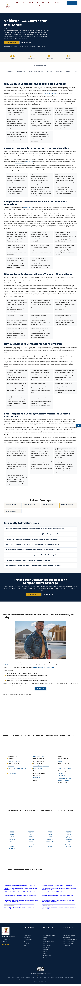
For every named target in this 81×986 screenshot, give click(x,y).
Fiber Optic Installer (38, 756)
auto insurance (29, 161)
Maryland (57, 977)
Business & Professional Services (50, 931)
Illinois (41, 977)
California (17, 977)
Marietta (50, 832)
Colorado (22, 977)
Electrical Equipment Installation (17, 768)
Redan (50, 843)
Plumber (60, 761)
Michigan (61, 977)
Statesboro (69, 838)
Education (45, 937)
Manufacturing (46, 947)
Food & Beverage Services (48, 941)
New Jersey (18, 979)
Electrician (11, 766)
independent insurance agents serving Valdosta (43, 667)
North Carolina (28, 979)
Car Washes (45, 933)
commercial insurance (28, 207)
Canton (12, 841)
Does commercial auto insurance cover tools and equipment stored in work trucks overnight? (31, 555)
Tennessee (51, 979)
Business (31, 2)
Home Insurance (27, 935)
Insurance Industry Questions (69, 935)
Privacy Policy (31, 964)
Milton (50, 836)
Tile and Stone (62, 775)
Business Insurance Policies (68, 943)
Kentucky (52, 977)
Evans (31, 834)
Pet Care (45, 951)
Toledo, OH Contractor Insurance (29, 505)
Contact (38, 5)
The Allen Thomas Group (8, 664)
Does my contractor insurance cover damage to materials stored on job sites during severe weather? (33, 534)
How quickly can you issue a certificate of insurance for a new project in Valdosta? (28, 560)
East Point (31, 832)
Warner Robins (69, 844)
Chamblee (12, 843)
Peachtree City (50, 839)
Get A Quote (40, 2)
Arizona (13, 977)
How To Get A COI (66, 937)
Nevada (13, 979)
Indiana (45, 977)
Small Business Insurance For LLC (70, 939)
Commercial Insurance (11, 511)
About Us (26, 941)
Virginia (62, 979)
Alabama (8, 977)
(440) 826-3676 (5, 944)
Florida (33, 977)
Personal (23, 2)
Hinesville (31, 838)
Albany (12, 831)
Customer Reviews (66, 945)
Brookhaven (12, 839)
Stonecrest (69, 839)
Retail (44, 953)
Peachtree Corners (50, 841)
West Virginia (67, 979)
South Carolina (44, 979)
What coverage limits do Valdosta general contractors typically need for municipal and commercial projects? (35, 528)
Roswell (50, 846)
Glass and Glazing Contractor (41, 766)
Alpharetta (12, 832)
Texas (55, 979)
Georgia (37, 977)
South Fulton (69, 836)
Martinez (50, 834)
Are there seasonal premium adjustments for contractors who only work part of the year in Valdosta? (33, 549)
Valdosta (69, 843)
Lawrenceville (31, 844)
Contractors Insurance (12, 504)
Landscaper (36, 777)
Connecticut (28, 977)
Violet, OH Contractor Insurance (48, 505)
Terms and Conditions (41, 964)
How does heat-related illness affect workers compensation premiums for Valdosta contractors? (31, 539)
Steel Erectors (62, 773)
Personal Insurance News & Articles (70, 933)
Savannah (69, 832)
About (49, 2)
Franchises (45, 943)
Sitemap (26, 945)
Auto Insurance (27, 933)
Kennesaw (31, 841)
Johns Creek (31, 839)
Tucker (69, 841)
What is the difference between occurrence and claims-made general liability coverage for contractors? (33, 565)
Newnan (50, 838)
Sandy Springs (69, 831)
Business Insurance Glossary (68, 941)
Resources (58, 2)
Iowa (48, 977)
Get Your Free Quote (11, 42)
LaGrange (31, 843)
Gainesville (31, 836)
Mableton (31, 846)
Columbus (12, 844)
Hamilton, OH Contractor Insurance (67, 505)
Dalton (12, 846)
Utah (58, 979)
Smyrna (69, 834)
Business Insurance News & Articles (70, 931)
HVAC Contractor (38, 768)
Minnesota (67, 977)
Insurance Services (28, 931)
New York (23, 979)
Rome (50, 844)
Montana (71, 977)
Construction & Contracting (49, 935)
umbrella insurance (19, 163)
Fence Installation (13, 773)
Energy (44, 939)
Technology (45, 957)
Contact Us (26, 943)
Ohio (34, 979)
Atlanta (12, 836)
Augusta (12, 838)
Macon (50, 831)
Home (16, 2)
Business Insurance (28, 939)
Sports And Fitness (47, 955)
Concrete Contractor (14, 761)
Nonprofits (45, 949)
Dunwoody (31, 831)
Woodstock (69, 846)
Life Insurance (27, 937)
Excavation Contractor (14, 771)
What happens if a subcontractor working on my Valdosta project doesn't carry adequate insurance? (33, 544)
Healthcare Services (47, 945)
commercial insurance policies (50, 93)
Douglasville (12, 848)
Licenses (50, 964)
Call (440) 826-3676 (26, 42)
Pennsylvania (38, 979)
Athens (12, 834)
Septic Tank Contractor (64, 768)
